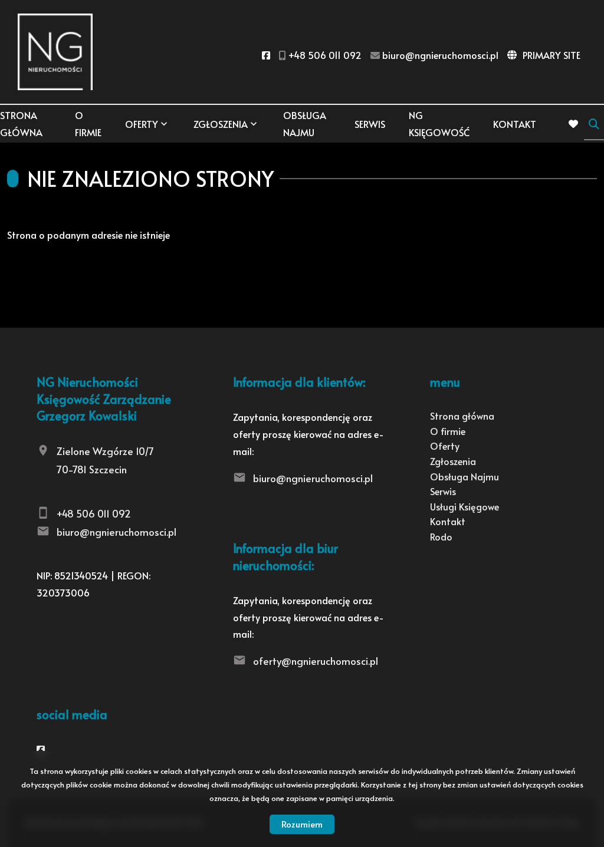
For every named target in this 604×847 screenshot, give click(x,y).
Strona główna (21, 123)
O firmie (88, 123)
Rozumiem (302, 824)
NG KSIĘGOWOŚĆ (439, 123)
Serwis (369, 123)
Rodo (441, 536)
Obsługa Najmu (304, 123)
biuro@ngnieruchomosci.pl (116, 532)
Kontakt (514, 123)
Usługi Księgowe (464, 506)
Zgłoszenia (453, 460)
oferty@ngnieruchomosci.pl (315, 661)
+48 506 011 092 (94, 513)
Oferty (141, 123)
